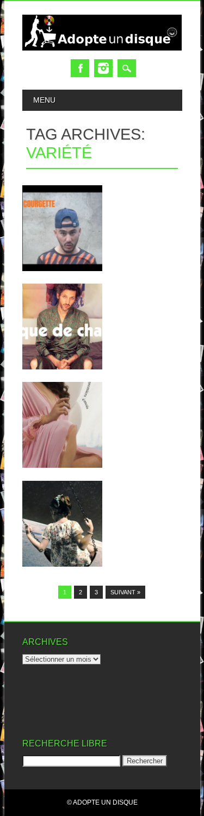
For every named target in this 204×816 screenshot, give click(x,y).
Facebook (80, 68)
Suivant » (125, 592)
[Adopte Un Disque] (102, 48)
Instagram (103, 68)
